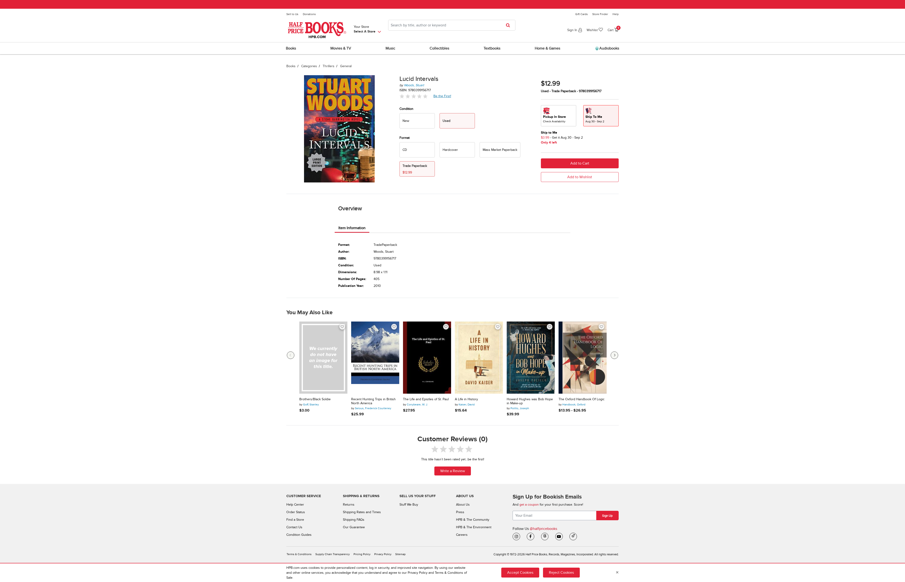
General (346, 66)
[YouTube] (559, 536)
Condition (406, 109)
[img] (413, 96)
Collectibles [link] (439, 48)
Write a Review (452, 471)
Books (291, 66)
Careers (462, 535)
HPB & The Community (472, 520)
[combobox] (451, 25)
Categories (309, 66)
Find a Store (295, 520)
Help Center (295, 505)
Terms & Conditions (299, 554)
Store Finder (600, 14)
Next (614, 355)
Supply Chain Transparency (332, 554)
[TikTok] (573, 536)
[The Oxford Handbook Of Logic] (583, 358)
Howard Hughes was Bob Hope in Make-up (530, 401)
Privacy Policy (382, 554)
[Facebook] (530, 536)
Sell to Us (292, 14)
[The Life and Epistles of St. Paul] (427, 358)
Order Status (295, 512)
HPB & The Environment (473, 527)
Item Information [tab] (352, 228)
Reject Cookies (561, 572)
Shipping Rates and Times (362, 512)
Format (404, 138)
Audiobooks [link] (608, 48)
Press (460, 512)
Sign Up (607, 516)
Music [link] (390, 48)
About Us (463, 505)
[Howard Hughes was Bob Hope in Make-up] (531, 358)
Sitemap (400, 554)
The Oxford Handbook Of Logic (582, 399)
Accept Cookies (520, 572)
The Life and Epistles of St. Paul (426, 399)
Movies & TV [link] (340, 48)
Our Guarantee (354, 527)
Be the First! (442, 96)
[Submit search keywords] (509, 25)
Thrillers (328, 66)
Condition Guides (299, 535)
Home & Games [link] (547, 48)
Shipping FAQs (353, 520)
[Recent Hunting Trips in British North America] (375, 358)
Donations (309, 14)
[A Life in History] (479, 358)
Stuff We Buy (408, 505)
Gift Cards (581, 14)
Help (616, 14)
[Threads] (545, 536)
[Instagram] (516, 536)
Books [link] (291, 48)
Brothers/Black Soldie (315, 399)
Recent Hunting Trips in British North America (373, 401)
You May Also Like (309, 312)
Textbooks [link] (492, 48)
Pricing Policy (362, 554)
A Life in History (466, 399)
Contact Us (294, 527)
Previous (290, 355)
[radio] (417, 120)
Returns (348, 505)
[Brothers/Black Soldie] (323, 358)
